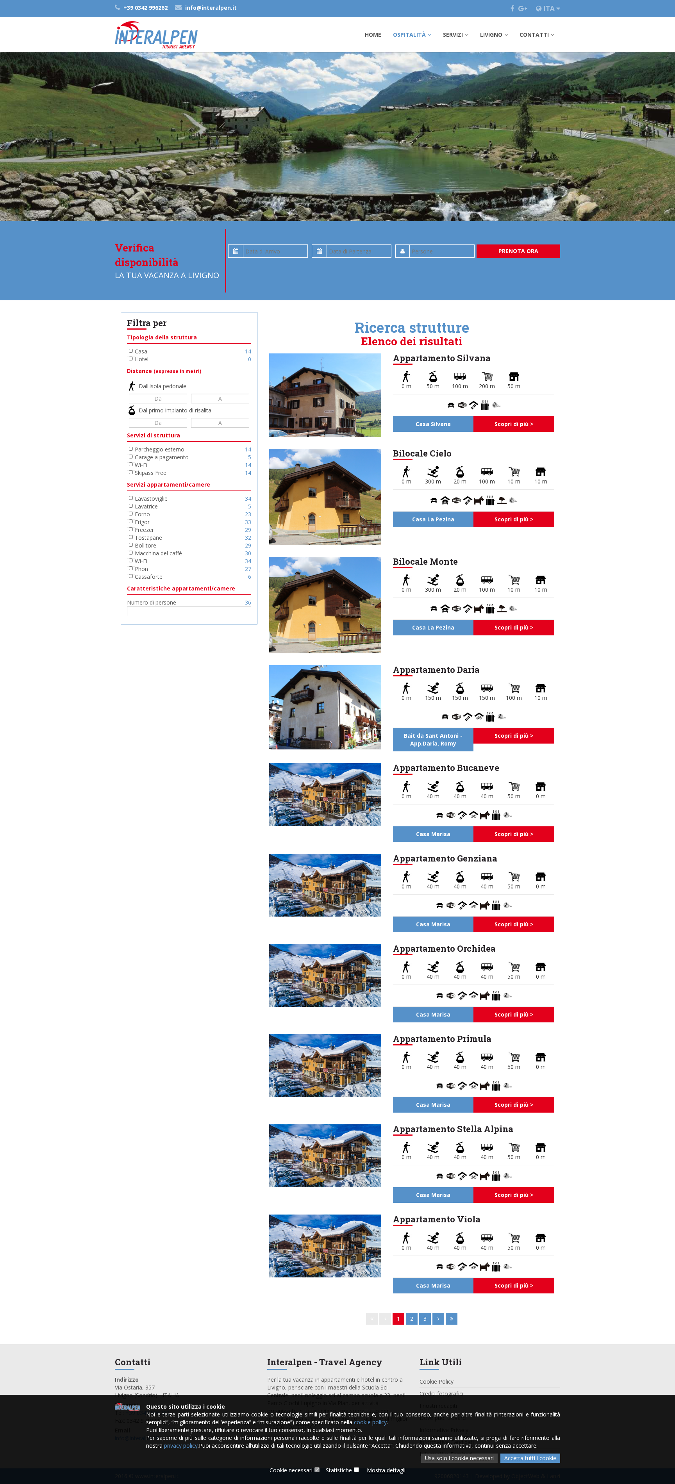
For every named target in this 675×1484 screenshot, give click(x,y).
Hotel (193, 359)
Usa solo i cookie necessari (459, 1458)
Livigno (491, 34)
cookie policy (370, 1422)
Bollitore (193, 545)
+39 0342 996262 (145, 7)
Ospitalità (409, 34)
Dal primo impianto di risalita (175, 410)
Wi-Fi (193, 465)
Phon (193, 569)
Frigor (193, 522)
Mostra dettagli (386, 1470)
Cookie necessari (291, 1470)
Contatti (534, 34)
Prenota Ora (518, 251)
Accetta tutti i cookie (530, 1458)
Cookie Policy (437, 1381)
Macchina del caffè (193, 553)
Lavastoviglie (193, 498)
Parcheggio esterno (193, 449)
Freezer (193, 529)
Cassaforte (193, 576)
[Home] (156, 34)
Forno (193, 514)
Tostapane (193, 537)
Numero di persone (189, 602)
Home (373, 34)
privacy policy (181, 1445)
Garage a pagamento (193, 457)
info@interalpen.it (210, 7)
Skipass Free (193, 472)
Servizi (453, 34)
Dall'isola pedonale (162, 386)
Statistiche (339, 1470)
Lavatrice (193, 506)
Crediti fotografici (441, 1393)
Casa (193, 351)
